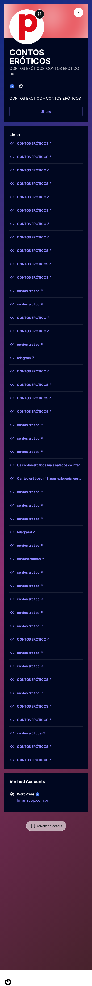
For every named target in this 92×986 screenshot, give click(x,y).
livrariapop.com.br (32, 800)
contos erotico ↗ (30, 291)
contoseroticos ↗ (30, 559)
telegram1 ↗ (26, 532)
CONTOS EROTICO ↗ (33, 170)
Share (46, 111)
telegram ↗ (25, 358)
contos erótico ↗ (30, 519)
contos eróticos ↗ (31, 733)
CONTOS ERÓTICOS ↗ (34, 143)
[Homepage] (8, 982)
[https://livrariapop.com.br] (21, 86)
